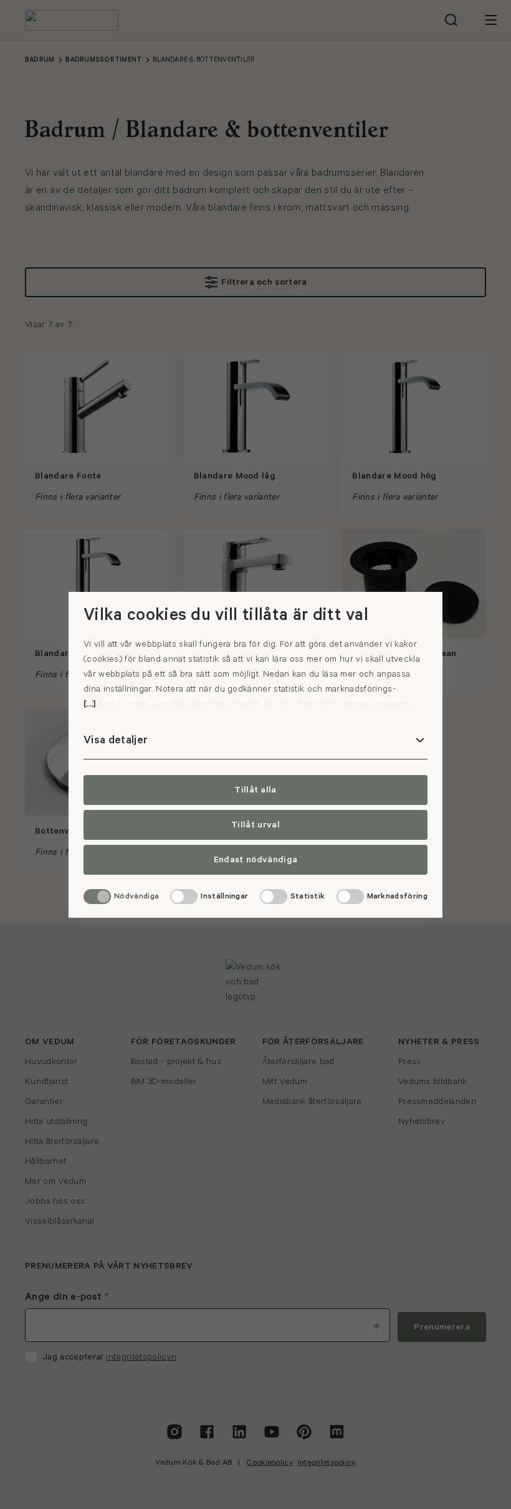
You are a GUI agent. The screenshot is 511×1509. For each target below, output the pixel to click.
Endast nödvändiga (255, 860)
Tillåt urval (255, 825)
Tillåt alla (255, 790)
